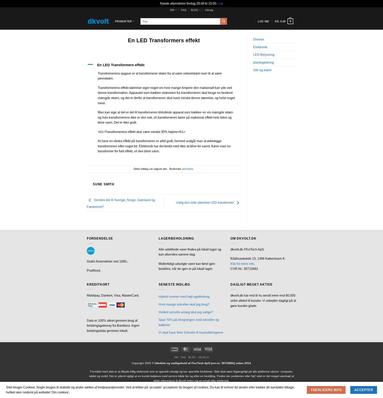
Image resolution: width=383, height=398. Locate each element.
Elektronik (260, 47)
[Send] (223, 21)
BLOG (194, 10)
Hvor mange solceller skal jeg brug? (184, 304)
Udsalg (209, 10)
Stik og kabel (262, 70)
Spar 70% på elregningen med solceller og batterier (189, 322)
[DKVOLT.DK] (98, 21)
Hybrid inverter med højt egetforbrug (184, 296)
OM (172, 10)
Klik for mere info (242, 263)
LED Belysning (263, 54)
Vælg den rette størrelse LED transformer (205, 202)
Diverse (258, 39)
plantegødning (263, 62)
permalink (187, 168)
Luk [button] (220, 3)
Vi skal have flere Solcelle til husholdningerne (191, 332)
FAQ (183, 10)
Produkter (123, 21)
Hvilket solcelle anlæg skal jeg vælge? (186, 312)
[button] (284, 21)
